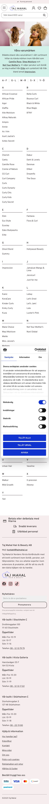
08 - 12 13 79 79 (17, 648)
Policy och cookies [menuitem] (10, 759)
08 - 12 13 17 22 (17, 686)
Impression (30, 72)
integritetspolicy (9, 614)
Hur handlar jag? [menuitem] (9, 736)
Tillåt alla (24, 438)
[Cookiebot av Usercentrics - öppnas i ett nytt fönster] (35, 350)
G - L (13, 80)
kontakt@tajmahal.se (17, 550)
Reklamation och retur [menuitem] (12, 764)
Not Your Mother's (11, 65)
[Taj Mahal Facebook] (4, 583)
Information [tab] (24, 357)
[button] (4, 8)
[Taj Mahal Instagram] (10, 583)
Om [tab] (40, 357)
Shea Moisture (29, 62)
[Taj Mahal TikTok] (17, 583)
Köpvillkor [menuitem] (7, 741)
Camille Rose (15, 62)
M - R (23, 80)
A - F (4, 80)
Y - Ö (42, 80)
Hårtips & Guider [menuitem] (10, 768)
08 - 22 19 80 (16, 725)
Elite (23, 68)
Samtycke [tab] (8, 357)
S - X (32, 80)
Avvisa (24, 452)
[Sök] (44, 15)
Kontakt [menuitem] (6, 746)
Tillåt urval (24, 445)
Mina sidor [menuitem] (7, 750)
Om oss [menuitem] (5, 755)
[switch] (42, 410)
